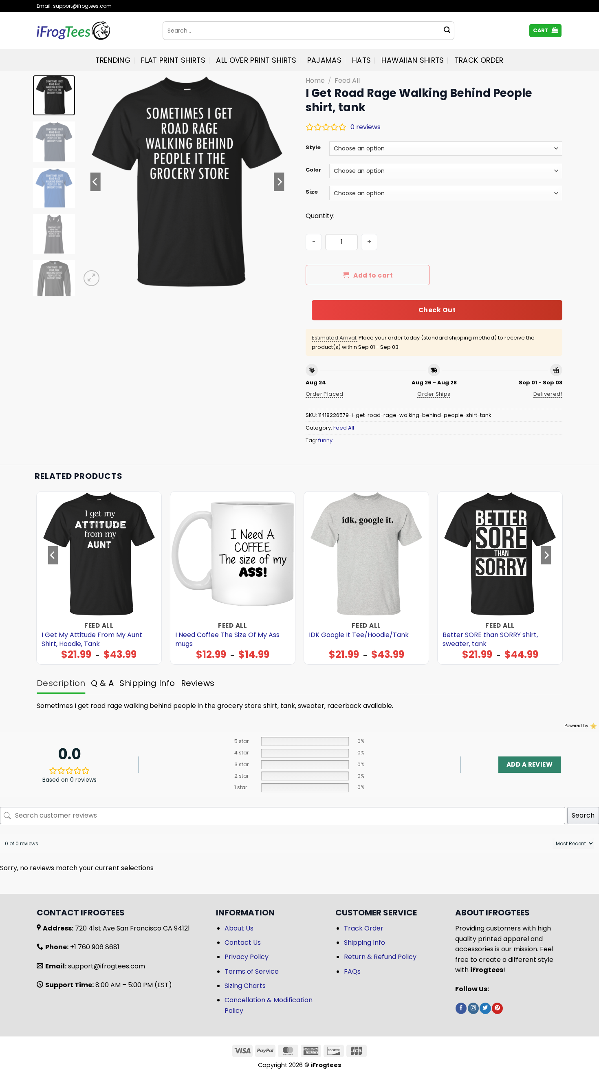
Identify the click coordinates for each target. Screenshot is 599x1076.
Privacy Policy (247, 956)
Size (312, 192)
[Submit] (447, 30)
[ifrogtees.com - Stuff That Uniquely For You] (93, 30)
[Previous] (95, 182)
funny (325, 440)
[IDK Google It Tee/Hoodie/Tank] (366, 554)
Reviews (198, 683)
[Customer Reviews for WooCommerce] (592, 726)
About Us (239, 928)
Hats (361, 60)
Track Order (479, 60)
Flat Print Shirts (173, 60)
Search (583, 815)
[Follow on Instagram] (473, 1008)
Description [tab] (61, 683)
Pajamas (324, 60)
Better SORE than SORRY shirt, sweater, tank (490, 639)
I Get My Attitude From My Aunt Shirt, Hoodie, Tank (92, 639)
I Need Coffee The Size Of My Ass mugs (227, 639)
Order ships (433, 394)
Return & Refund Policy (380, 956)
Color (313, 170)
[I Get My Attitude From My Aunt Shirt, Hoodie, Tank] (99, 554)
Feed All (347, 80)
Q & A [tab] (102, 683)
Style (313, 147)
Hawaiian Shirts (412, 60)
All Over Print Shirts (256, 60)
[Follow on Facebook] (461, 1008)
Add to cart (373, 275)
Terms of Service (252, 971)
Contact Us (243, 942)
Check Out (437, 310)
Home (315, 80)
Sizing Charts (245, 985)
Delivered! (547, 394)
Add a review (530, 764)
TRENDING (112, 60)
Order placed (325, 394)
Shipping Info (364, 942)
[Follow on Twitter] (485, 1008)
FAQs (352, 971)
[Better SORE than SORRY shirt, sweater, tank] (500, 554)
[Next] (279, 182)
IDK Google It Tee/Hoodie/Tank (359, 635)
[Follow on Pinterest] (497, 1008)
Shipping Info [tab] (147, 683)
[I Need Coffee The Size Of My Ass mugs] (232, 554)
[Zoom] (91, 278)
